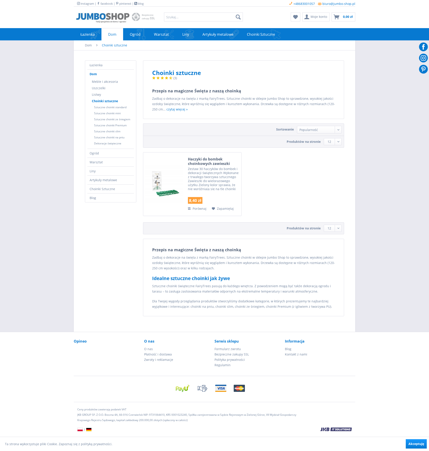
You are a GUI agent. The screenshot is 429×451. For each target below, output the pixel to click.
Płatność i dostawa (158, 354)
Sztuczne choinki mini (107, 113)
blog (140, 4)
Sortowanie (285, 129)
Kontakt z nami (296, 354)
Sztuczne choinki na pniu (109, 137)
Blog (93, 198)
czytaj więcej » (177, 109)
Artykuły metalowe (103, 180)
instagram (87, 4)
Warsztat (96, 162)
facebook (106, 4)
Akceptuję (416, 444)
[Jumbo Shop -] (102, 18)
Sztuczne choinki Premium (110, 125)
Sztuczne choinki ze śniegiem (112, 119)
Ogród (94, 153)
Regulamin (222, 365)
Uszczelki (98, 88)
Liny (93, 171)
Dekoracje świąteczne (107, 143)
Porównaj (199, 208)
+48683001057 (303, 4)
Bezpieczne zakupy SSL (231, 354)
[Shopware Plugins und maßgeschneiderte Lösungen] (266, 430)
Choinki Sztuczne (102, 189)
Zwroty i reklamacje (158, 359)
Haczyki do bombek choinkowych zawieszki (209, 161)
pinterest (125, 4)
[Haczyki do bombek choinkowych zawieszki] (164, 184)
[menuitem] (203, 16)
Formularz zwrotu (227, 349)
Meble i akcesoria (105, 81)
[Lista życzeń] (295, 16)
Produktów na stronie (304, 141)
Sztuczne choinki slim (107, 131)
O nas (148, 349)
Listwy (96, 94)
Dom (93, 74)
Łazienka (96, 65)
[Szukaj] (238, 16)
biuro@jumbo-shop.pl (338, 4)
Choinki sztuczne (105, 101)
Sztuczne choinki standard (110, 107)
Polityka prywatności (229, 359)
